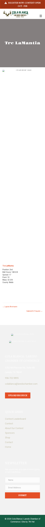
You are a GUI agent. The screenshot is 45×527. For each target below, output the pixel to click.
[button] (22, 495)
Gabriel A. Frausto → (34, 311)
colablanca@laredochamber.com (21, 383)
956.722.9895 (11, 378)
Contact (9, 442)
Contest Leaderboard (15, 419)
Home (8, 447)
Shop (7, 437)
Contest (9, 423)
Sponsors (10, 433)
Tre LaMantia (8, 266)
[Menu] (40, 16)
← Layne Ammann (9, 307)
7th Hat (31, 522)
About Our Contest (14, 428)
